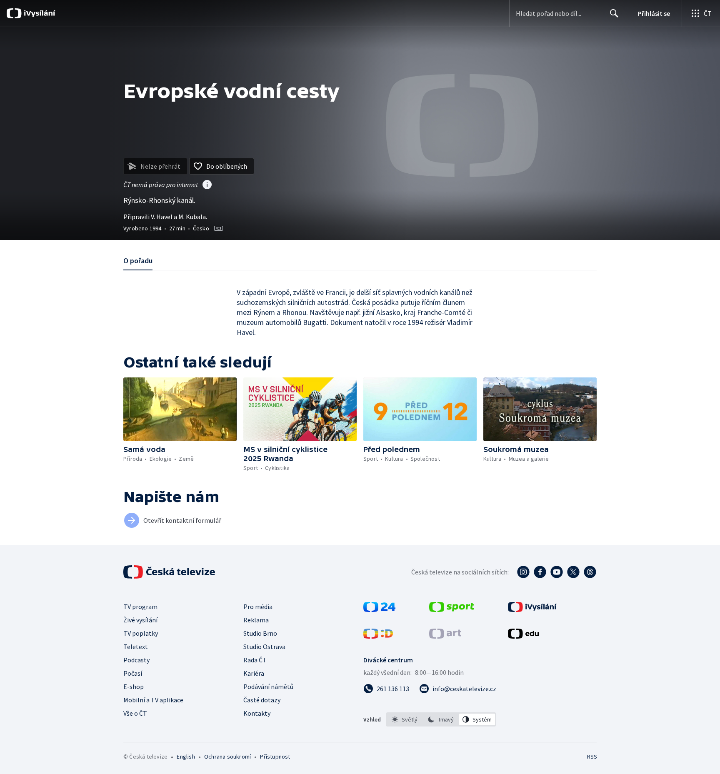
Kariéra (253, 673)
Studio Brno (260, 633)
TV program (140, 606)
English (186, 756)
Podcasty (136, 660)
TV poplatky (140, 633)
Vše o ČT (135, 713)
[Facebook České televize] (540, 572)
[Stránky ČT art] (445, 636)
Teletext (135, 646)
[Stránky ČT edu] (523, 636)
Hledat (614, 13)
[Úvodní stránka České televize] (170, 572)
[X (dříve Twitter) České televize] (573, 572)
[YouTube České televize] (556, 572)
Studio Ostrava (264, 646)
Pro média (257, 606)
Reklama (256, 620)
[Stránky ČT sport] (451, 609)
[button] (180, 409)
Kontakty (256, 713)
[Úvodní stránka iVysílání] (38, 13)
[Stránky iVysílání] (532, 609)
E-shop (133, 686)
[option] (404, 719)
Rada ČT (255, 660)
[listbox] (441, 719)
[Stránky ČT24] (379, 609)
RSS (592, 756)
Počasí (132, 673)
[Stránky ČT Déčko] (378, 636)
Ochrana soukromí (227, 756)
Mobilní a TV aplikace (153, 700)
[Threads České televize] (590, 572)
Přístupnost (275, 756)
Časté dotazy (261, 700)
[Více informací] (207, 185)
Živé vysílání (140, 620)
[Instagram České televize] (523, 572)
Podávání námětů (268, 686)
